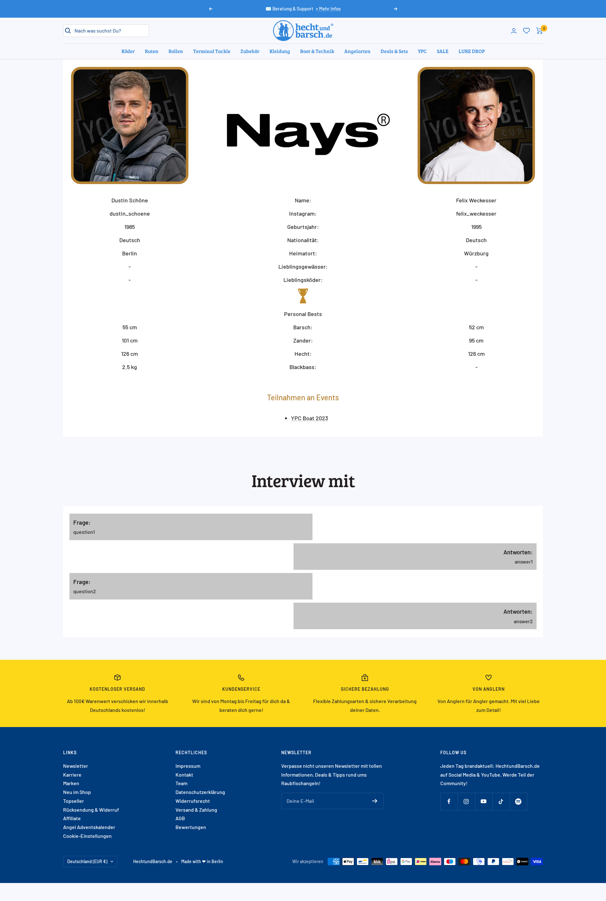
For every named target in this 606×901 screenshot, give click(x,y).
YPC (422, 51)
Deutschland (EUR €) (87, 861)
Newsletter (75, 766)
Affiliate (72, 818)
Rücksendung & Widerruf (91, 810)
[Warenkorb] (539, 30)
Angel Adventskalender (89, 827)
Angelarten (357, 51)
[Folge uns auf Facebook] (449, 801)
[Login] (514, 30)
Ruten (151, 51)
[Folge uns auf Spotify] (518, 801)
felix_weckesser (476, 213)
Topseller (73, 801)
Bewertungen (190, 827)
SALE (443, 51)
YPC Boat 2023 (309, 418)
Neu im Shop (77, 792)
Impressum (187, 766)
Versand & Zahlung (196, 810)
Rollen (176, 51)
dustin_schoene (130, 213)
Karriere (72, 775)
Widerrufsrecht (192, 801)
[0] (526, 30)
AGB (180, 818)
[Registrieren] (374, 801)
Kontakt (184, 775)
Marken (71, 783)
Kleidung (280, 51)
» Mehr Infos (328, 8)
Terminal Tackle (211, 51)
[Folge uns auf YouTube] (483, 801)
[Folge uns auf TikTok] (501, 801)
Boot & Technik (317, 51)
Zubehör (250, 51)
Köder (128, 51)
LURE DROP (472, 51)
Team (181, 783)
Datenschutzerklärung (200, 792)
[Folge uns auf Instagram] (466, 801)
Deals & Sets (394, 51)
